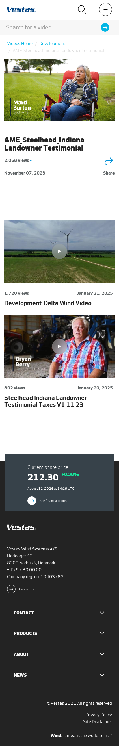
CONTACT (24, 612)
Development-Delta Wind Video (48, 303)
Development (52, 43)
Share (109, 172)
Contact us (26, 589)
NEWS (20, 675)
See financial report (53, 500)
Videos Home (20, 43)
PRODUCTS (25, 633)
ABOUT (21, 654)
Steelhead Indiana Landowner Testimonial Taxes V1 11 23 (45, 401)
